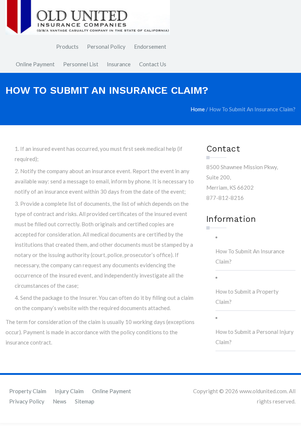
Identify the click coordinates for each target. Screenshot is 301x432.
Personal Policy (106, 46)
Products (67, 46)
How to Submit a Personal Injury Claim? (254, 336)
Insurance (119, 64)
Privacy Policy (26, 401)
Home (198, 109)
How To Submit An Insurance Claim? (249, 256)
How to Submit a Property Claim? (247, 296)
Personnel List (80, 64)
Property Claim (27, 391)
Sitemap (84, 401)
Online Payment (35, 64)
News (59, 401)
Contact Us (152, 64)
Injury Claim (69, 391)
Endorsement (150, 46)
